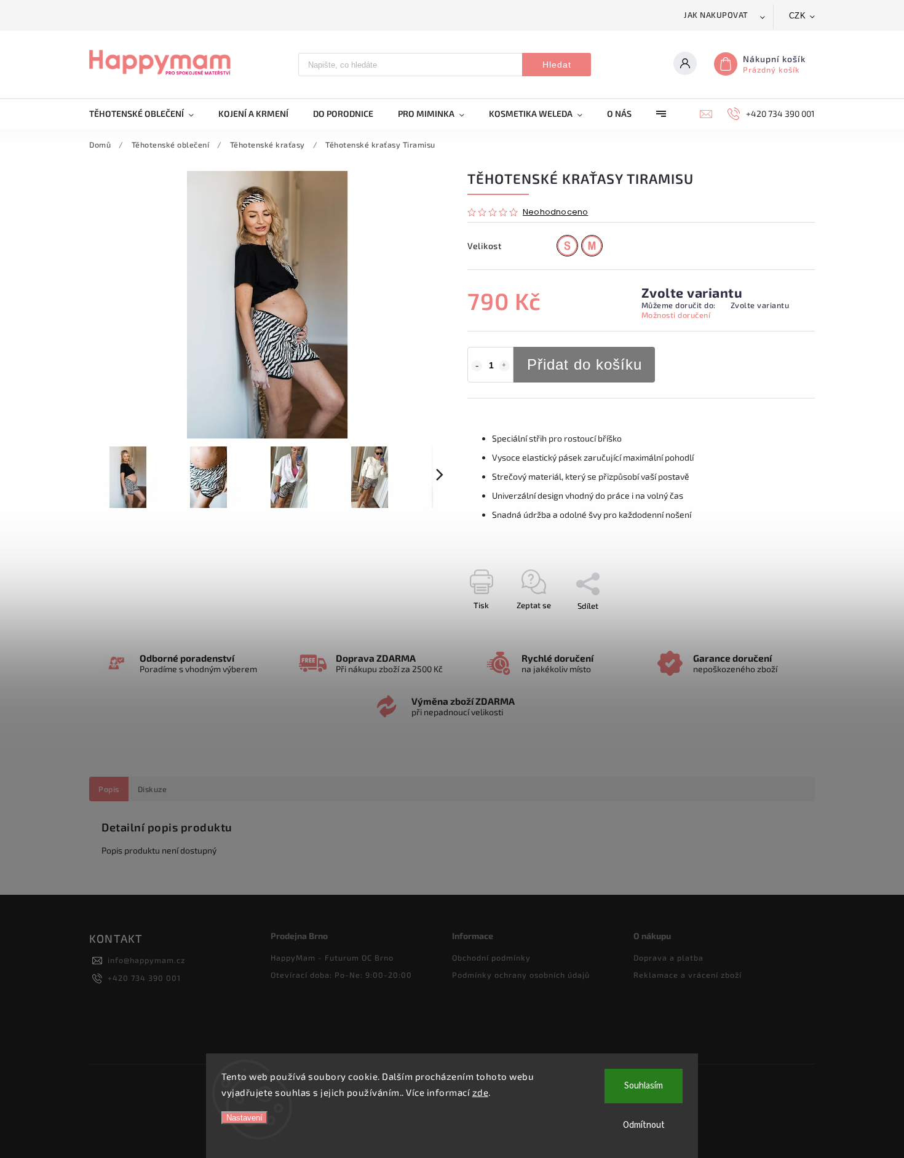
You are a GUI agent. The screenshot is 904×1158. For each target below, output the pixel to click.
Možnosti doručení (676, 315)
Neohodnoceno (555, 212)
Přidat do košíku (584, 364)
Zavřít (776, 627)
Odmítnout (644, 1125)
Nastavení (244, 1117)
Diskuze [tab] (152, 789)
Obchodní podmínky (491, 957)
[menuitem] (147, 113)
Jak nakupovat (716, 15)
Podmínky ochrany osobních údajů (521, 975)
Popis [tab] (108, 789)
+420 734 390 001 (144, 978)
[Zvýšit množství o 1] (504, 365)
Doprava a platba (668, 957)
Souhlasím (643, 1085)
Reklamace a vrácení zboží (687, 975)
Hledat (556, 64)
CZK (797, 15)
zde (480, 1092)
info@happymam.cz (146, 960)
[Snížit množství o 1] (476, 365)
